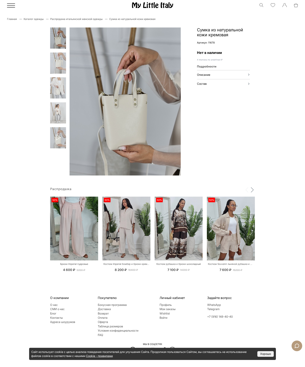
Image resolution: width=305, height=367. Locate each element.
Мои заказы (168, 309)
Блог (53, 313)
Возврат (103, 313)
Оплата (102, 317)
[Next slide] (252, 189)
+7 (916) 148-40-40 (220, 316)
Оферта (103, 322)
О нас (54, 305)
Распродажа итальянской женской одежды (76, 18)
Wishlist (165, 313)
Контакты (56, 317)
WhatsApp (214, 305)
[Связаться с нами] (297, 346)
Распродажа (60, 189)
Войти (163, 317)
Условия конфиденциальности (118, 330)
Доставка (104, 309)
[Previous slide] (247, 189)
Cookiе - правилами (99, 356)
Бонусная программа (112, 305)
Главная (12, 18)
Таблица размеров (110, 326)
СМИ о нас (57, 309)
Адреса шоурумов (62, 322)
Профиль (166, 305)
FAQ (100, 335)
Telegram (213, 309)
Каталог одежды (34, 18)
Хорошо (265, 354)
